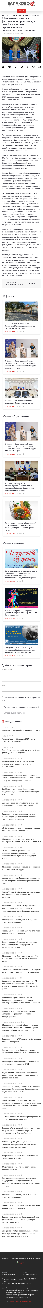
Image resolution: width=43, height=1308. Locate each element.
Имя (3, 686)
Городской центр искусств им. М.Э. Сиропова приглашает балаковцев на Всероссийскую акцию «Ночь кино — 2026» (21, 1089)
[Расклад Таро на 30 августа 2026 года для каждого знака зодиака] (12, 736)
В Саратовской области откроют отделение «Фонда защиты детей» (19, 401)
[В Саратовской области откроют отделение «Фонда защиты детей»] (21, 388)
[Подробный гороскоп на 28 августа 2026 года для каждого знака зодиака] (21, 1202)
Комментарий (7, 669)
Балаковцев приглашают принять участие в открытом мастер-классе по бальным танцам (21, 612)
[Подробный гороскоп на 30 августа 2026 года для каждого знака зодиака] (12, 747)
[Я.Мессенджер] (3, 67)
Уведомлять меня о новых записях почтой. (21, 707)
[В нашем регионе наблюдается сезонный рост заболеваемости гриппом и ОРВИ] (21, 1058)
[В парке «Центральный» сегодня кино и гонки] (12, 727)
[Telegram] (21, 67)
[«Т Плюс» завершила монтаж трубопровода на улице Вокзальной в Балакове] (21, 1113)
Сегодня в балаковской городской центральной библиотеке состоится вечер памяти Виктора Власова (20, 650)
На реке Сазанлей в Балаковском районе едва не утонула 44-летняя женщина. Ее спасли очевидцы (21, 894)
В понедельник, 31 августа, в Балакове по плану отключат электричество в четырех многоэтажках (21, 764)
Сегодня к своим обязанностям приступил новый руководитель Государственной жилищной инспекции (19, 944)
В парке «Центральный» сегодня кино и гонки (21, 730)
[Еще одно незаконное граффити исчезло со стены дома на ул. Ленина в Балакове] (21, 800)
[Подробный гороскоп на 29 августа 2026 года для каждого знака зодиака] (21, 928)
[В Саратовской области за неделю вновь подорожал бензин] (21, 1164)
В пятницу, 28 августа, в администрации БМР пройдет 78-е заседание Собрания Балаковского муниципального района (19, 486)
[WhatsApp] (39, 67)
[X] (27, 67)
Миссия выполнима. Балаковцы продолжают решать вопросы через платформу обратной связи (21, 880)
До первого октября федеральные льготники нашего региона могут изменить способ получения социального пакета (20, 1233)
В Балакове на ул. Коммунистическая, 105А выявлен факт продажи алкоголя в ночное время (20, 958)
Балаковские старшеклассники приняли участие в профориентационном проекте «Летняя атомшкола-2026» (19, 816)
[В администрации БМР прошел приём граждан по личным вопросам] (21, 1036)
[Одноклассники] (15, 67)
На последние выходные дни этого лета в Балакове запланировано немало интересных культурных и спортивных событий (21, 777)
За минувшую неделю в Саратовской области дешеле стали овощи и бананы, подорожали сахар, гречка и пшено (20, 526)
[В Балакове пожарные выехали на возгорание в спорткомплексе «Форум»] (21, 864)
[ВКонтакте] (9, 67)
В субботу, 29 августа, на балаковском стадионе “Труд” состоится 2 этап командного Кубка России (21, 791)
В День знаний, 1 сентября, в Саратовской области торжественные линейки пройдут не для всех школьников (20, 1075)
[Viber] (33, 67)
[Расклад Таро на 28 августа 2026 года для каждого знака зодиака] (21, 1191)
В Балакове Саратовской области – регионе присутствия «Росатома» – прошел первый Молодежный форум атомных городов (20, 364)
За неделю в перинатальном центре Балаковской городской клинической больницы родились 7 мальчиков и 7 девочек (21, 1000)
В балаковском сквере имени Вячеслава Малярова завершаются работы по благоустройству (20, 326)
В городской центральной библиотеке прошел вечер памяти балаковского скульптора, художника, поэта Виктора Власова (21, 1130)
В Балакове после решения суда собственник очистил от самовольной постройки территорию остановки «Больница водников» (21, 908)
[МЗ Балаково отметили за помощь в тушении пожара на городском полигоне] (21, 825)
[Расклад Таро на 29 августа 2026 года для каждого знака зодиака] (21, 916)
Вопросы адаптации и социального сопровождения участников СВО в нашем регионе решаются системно (19, 1144)
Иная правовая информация (20, 1301)
